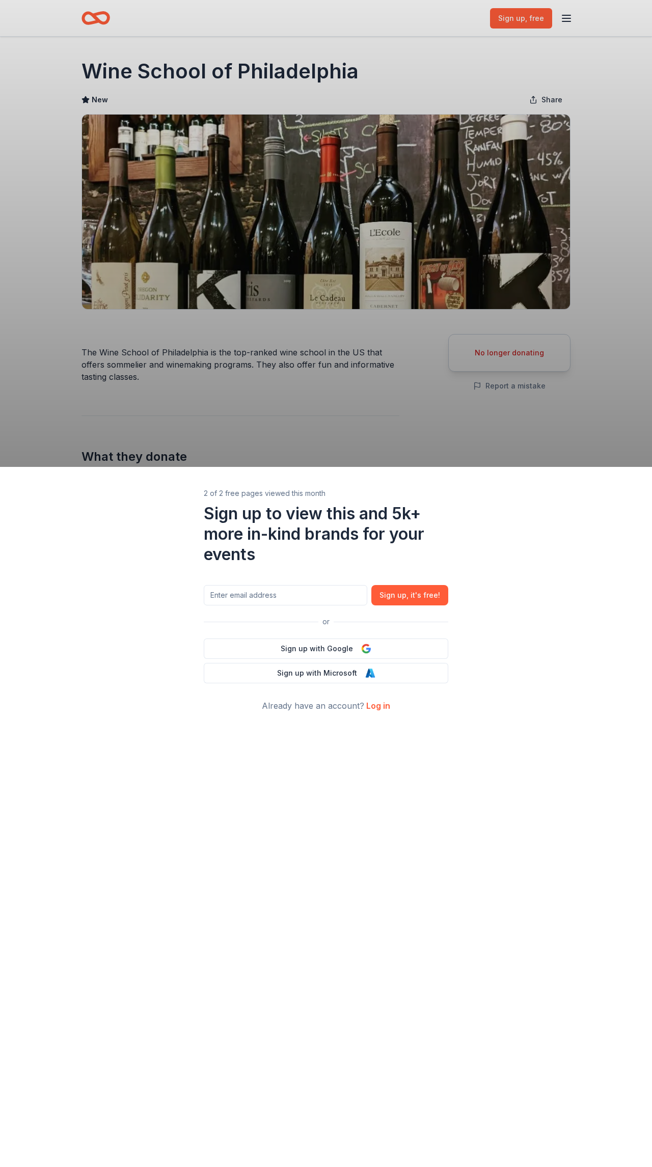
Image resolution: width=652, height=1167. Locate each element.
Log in (378, 706)
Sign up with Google (317, 648)
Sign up (409, 595)
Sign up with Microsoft (317, 673)
